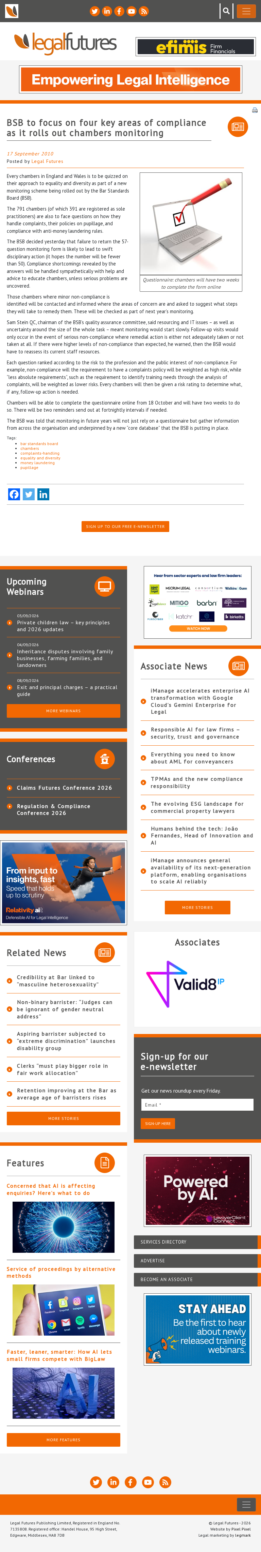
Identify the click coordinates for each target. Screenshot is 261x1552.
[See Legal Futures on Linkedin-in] (107, 11)
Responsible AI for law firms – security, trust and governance (195, 733)
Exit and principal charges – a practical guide (67, 690)
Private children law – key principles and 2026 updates (63, 626)
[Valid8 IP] (197, 984)
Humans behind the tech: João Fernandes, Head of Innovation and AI (202, 835)
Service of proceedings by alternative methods (61, 1272)
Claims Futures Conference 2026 (64, 787)
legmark (243, 1535)
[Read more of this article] (63, 1227)
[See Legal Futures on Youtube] (131, 11)
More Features (64, 1439)
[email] (197, 1104)
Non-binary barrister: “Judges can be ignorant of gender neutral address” (65, 1009)
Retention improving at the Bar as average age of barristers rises (67, 1094)
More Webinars (63, 710)
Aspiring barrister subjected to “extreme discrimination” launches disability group (66, 1040)
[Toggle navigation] (246, 11)
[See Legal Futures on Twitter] (95, 11)
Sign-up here (158, 1123)
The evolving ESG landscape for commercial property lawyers (197, 807)
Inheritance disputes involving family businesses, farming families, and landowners (65, 658)
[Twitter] (28, 494)
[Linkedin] (43, 494)
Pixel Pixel (241, 1529)
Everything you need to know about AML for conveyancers (193, 758)
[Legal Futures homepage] (65, 44)
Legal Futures (48, 161)
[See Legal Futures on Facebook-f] (119, 11)
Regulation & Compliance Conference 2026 (54, 809)
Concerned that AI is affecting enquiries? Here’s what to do (51, 1189)
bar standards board (39, 443)
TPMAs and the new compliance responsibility (197, 782)
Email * (153, 1105)
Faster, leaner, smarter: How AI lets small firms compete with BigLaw (59, 1355)
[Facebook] (14, 494)
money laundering (37, 462)
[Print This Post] (255, 109)
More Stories (63, 1118)
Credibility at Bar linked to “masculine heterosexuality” (58, 981)
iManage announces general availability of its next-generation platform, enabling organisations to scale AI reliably (201, 871)
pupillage (29, 467)
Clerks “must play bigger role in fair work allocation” (62, 1069)
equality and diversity (40, 457)
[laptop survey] (191, 223)
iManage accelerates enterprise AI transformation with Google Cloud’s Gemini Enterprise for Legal (200, 701)
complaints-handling (39, 453)
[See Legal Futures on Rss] (144, 11)
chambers (29, 448)
